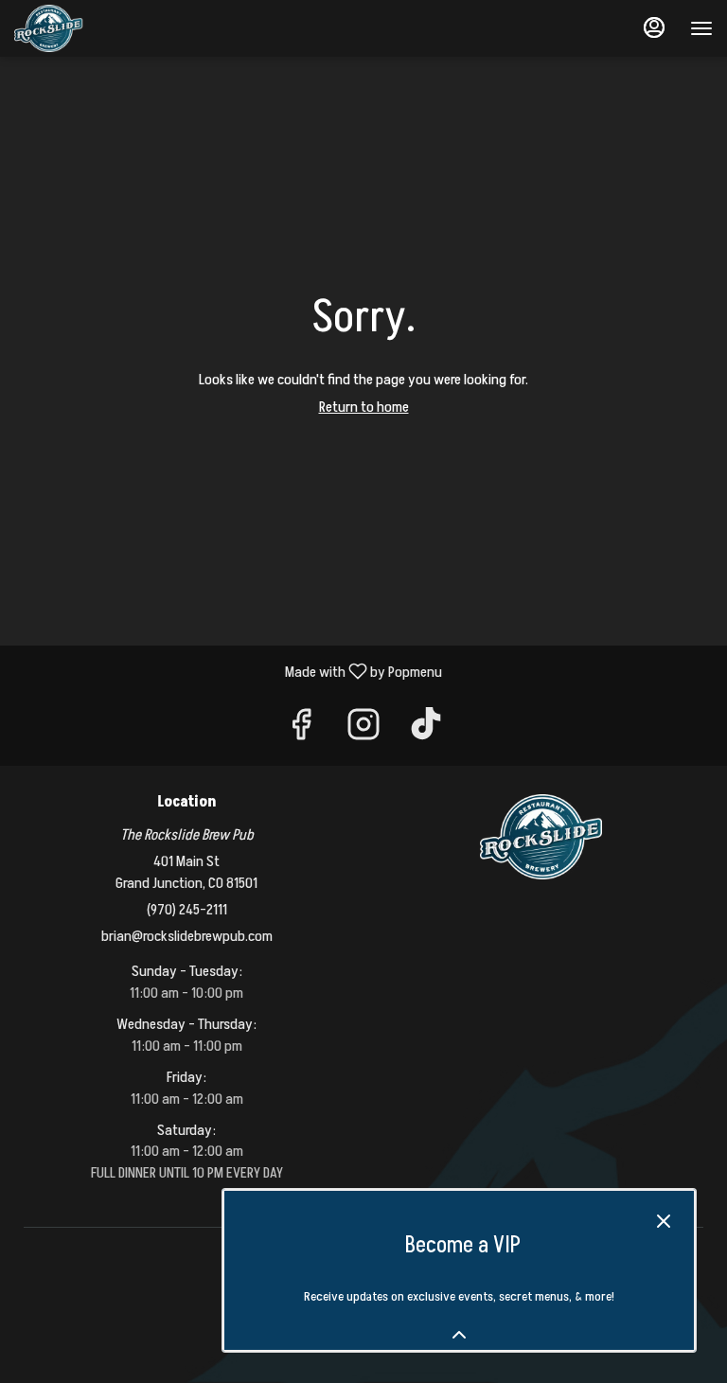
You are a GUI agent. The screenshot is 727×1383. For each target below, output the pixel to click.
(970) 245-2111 (187, 909)
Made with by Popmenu (228, 670)
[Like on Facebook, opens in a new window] (301, 731)
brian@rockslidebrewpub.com (187, 936)
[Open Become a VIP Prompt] (459, 1334)
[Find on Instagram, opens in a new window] (363, 731)
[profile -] (654, 27)
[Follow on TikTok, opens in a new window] (426, 731)
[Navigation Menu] (701, 28)
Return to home (364, 407)
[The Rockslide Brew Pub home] (99, 28)
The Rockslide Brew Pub (540, 836)
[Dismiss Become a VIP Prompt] (663, 1221)
